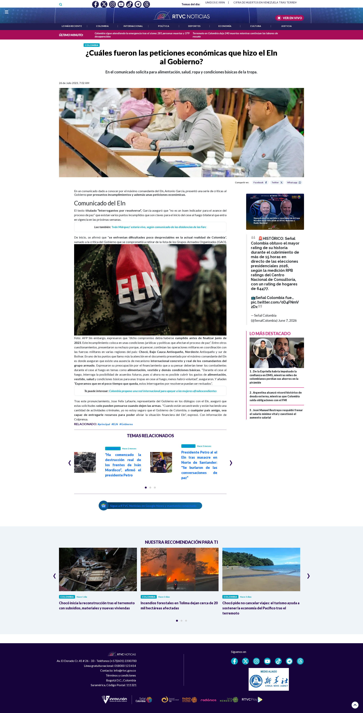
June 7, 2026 (287, 320)
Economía (224, 26)
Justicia (286, 26)
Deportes (194, 26)
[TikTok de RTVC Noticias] (278, 661)
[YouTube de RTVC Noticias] (267, 661)
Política (163, 26)
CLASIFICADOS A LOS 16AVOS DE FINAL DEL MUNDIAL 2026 (270, 2)
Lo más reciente (72, 26)
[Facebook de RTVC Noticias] (234, 661)
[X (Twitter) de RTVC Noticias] (245, 661)
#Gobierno (126, 424)
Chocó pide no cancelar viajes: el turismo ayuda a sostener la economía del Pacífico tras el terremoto (260, 608)
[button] (145, 487)
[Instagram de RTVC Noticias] (256, 661)
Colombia (102, 26)
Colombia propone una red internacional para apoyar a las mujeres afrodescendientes (162, 391)
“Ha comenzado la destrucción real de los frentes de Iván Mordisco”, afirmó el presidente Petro (123, 465)
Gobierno (112, 448)
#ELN (115, 424)
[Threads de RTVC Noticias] (300, 661)
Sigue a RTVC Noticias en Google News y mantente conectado (153, 505)
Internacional (133, 26)
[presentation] (69, 461)
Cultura (255, 26)
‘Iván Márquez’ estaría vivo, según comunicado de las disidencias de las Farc (159, 227)
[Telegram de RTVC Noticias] (289, 661)
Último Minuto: (71, 35)
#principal (104, 424)
